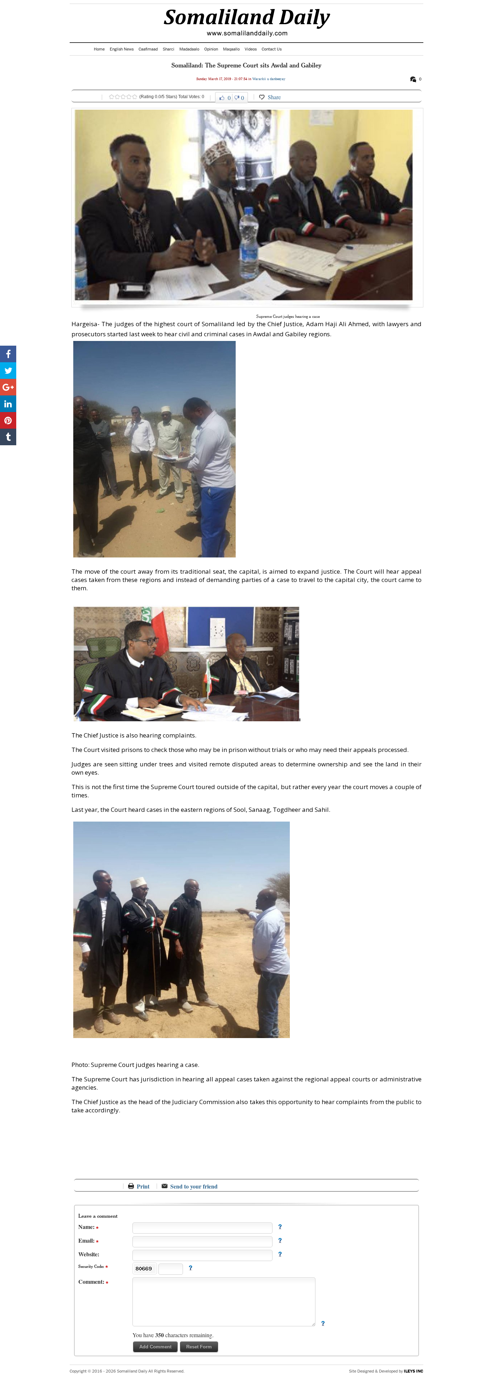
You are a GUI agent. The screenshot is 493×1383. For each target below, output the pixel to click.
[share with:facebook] (8, 354)
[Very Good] (129, 97)
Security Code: (91, 1266)
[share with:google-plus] (8, 387)
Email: (87, 1240)
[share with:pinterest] (8, 420)
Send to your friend (194, 1186)
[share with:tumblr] (8, 437)
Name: (87, 1226)
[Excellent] (135, 97)
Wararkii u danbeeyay (268, 78)
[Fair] (117, 97)
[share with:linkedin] (8, 403)
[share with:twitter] (8, 370)
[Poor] (111, 97)
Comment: (92, 1281)
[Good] (123, 97)
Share (274, 97)
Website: (88, 1254)
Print (143, 1186)
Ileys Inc (413, 1371)
